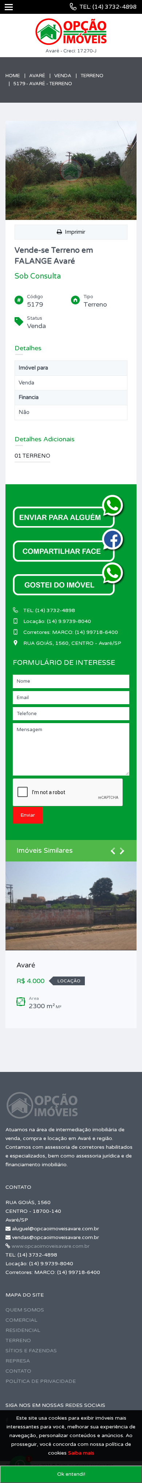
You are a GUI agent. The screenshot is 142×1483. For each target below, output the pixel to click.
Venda (62, 76)
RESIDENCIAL (22, 1330)
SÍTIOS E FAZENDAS (31, 1351)
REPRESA (17, 1361)
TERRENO (18, 1340)
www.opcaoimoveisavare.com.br (51, 1246)
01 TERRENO (32, 456)
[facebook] (69, 544)
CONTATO (18, 1371)
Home (12, 76)
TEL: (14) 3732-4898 (108, 7)
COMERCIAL (21, 1320)
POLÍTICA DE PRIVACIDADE (40, 1381)
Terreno (91, 76)
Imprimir (73, 232)
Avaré (37, 76)
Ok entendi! (71, 1474)
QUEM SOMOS (24, 1310)
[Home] (71, 31)
